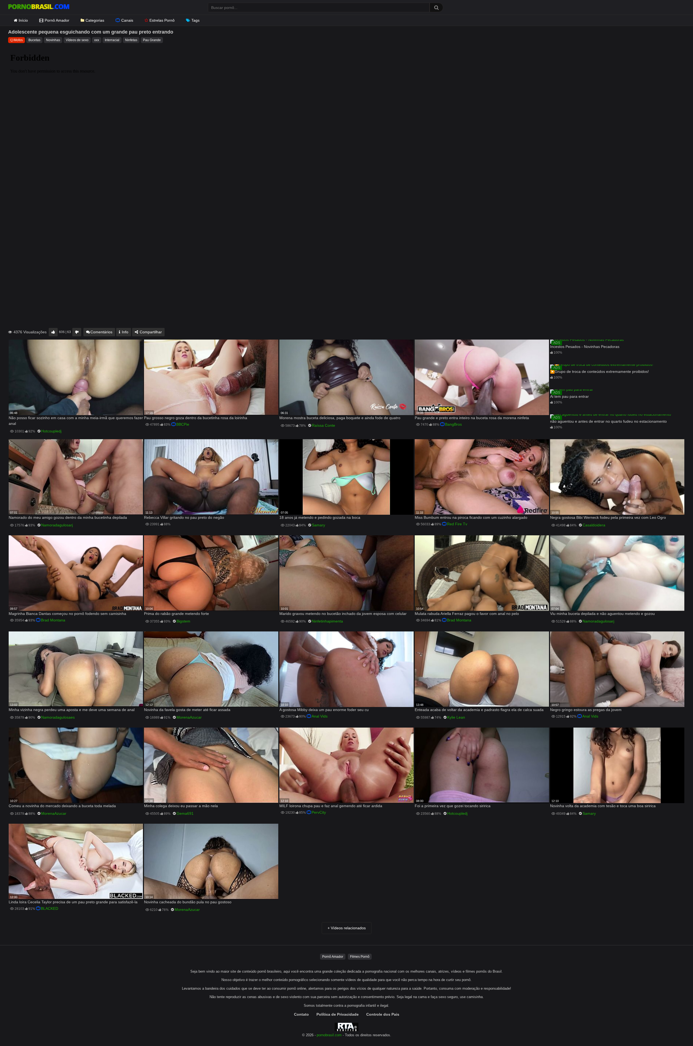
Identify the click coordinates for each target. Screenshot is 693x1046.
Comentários (101, 332)
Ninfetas (131, 40)
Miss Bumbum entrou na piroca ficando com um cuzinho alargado (471, 517)
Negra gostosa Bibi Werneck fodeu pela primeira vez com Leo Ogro (608, 517)
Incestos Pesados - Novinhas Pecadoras (584, 346)
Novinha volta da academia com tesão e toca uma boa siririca (603, 806)
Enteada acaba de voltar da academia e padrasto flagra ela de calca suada (479, 710)
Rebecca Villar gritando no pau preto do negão (184, 517)
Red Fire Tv (457, 524)
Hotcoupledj (51, 431)
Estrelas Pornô (162, 20)
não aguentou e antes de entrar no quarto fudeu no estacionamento (608, 421)
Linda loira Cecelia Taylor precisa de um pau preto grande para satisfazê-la (73, 902)
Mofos (18, 40)
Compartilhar (150, 332)
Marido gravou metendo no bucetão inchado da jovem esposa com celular (343, 613)
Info (124, 332)
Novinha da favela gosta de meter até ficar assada (187, 710)
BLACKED (49, 908)
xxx (96, 40)
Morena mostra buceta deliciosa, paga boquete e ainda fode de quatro (339, 418)
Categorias (95, 20)
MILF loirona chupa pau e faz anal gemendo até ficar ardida (330, 806)
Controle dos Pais (382, 1014)
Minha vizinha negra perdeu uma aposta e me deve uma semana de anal (72, 710)
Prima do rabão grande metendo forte (176, 613)
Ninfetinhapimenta (327, 621)
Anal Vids (320, 716)
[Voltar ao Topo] (675, 1029)
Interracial (112, 40)
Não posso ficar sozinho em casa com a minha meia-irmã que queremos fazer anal (76, 421)
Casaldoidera (594, 525)
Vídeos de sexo (77, 40)
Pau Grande (152, 40)
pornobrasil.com (329, 1035)
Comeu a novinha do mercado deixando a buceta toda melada (62, 806)
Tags (195, 20)
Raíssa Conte (323, 425)
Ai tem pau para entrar (569, 396)
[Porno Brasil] (38, 7)
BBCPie (182, 424)
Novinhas (53, 40)
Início (23, 20)
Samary (318, 525)
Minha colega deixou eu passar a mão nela (181, 806)
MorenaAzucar (189, 717)
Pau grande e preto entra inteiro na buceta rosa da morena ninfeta (472, 418)
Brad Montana (53, 620)
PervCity (319, 812)
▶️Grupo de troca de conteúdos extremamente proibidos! (599, 371)
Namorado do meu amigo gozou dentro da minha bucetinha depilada (68, 517)
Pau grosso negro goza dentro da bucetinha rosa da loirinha (195, 418)
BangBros (453, 424)
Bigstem (183, 621)
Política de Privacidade (337, 1014)
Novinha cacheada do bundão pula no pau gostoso (187, 902)
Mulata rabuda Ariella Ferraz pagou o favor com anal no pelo (467, 613)
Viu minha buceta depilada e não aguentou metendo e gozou (602, 613)
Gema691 (185, 813)
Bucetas (34, 40)
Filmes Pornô (360, 957)
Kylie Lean (456, 717)
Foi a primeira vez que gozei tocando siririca (453, 806)
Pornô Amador (57, 20)
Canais (127, 20)
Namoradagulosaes (58, 717)
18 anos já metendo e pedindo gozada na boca (319, 517)
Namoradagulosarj (57, 525)
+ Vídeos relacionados (347, 928)
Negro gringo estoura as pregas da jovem (586, 710)
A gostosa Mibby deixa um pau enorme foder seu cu (324, 710)
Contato (301, 1014)
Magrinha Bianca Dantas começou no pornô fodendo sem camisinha (67, 613)
